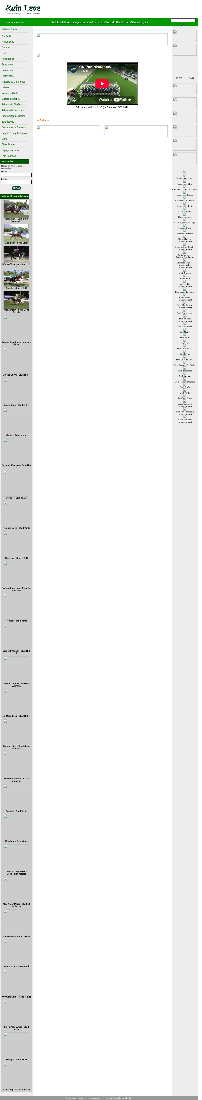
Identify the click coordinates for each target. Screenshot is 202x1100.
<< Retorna (43, 120)
